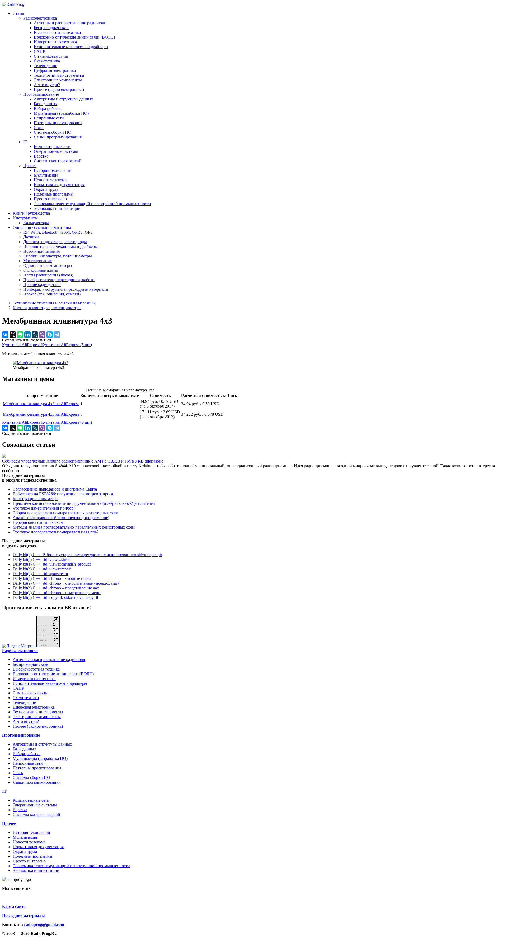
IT (25, 142)
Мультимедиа (46, 175)
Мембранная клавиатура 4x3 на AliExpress (41, 403)
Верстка (41, 156)
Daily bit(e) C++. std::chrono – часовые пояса (52, 578)
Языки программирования (58, 137)
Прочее (29, 165)
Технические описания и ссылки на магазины (54, 303)
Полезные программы (53, 194)
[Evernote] (20, 334)
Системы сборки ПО (52, 132)
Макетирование (37, 260)
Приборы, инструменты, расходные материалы (65, 289)
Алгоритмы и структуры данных (63, 99)
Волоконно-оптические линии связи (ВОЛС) (74, 37)
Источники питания (41, 251)
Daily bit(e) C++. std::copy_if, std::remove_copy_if (55, 597)
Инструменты (25, 218)
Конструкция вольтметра (35, 498)
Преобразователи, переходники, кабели (59, 280)
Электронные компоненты (58, 80)
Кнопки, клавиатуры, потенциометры (57, 256)
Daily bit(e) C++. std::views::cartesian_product (52, 564)
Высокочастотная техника (57, 32)
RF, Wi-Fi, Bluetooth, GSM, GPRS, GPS (58, 232)
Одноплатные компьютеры (47, 265)
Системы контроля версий (57, 161)
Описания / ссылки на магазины (42, 227)
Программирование (41, 94)
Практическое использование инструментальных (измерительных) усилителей (84, 503)
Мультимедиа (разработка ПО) (61, 113)
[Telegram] (57, 334)
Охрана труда (46, 189)
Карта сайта (14, 906)
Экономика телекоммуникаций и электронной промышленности (92, 203)
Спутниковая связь (51, 56)
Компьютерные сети (52, 146)
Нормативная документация (59, 184)
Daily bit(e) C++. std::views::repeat (42, 569)
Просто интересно (50, 199)
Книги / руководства (31, 213)
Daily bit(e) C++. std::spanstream (40, 573)
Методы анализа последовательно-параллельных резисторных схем (74, 527)
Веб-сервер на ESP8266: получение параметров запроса (63, 494)
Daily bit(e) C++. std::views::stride (41, 559)
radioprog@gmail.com (44, 924)
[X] (13, 334)
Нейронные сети (49, 118)
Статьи (19, 13)
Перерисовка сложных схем (38, 522)
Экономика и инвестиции (57, 208)
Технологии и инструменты (59, 75)
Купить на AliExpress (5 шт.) (66, 345)
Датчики (31, 237)
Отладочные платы (40, 270)
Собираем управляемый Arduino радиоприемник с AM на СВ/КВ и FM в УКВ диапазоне (82, 461)
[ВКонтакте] (5, 334)
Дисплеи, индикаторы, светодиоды (55, 241)
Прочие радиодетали (42, 284)
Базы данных (45, 103)
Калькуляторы (36, 222)
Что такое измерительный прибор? (44, 508)
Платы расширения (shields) (48, 275)
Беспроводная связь (51, 27)
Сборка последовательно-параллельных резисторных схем (65, 513)
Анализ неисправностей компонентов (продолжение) (61, 517)
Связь (39, 127)
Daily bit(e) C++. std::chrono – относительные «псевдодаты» (66, 583)
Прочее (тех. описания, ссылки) (52, 294)
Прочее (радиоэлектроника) (59, 89)
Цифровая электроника (55, 70)
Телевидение (45, 65)
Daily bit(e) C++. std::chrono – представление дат (56, 588)
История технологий (52, 170)
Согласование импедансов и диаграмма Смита (55, 489)
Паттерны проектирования (58, 123)
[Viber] (42, 334)
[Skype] (49, 334)
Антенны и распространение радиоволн (70, 23)
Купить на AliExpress (21, 345)
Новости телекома (50, 180)
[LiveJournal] (35, 334)
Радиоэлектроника (40, 18)
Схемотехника (47, 61)
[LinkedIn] (27, 334)
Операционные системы (56, 151)
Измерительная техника (55, 42)
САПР (39, 51)
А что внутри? (47, 84)
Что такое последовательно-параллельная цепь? (55, 532)
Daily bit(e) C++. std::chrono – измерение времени (57, 592)
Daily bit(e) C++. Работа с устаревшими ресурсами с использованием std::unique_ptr (87, 554)
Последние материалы (23, 915)
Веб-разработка (48, 108)
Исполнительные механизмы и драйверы (71, 46)
